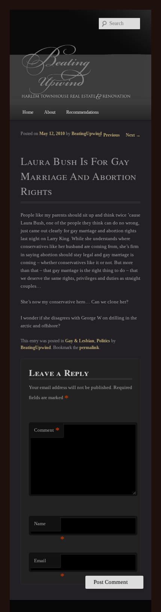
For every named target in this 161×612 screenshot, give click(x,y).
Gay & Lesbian (79, 340)
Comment (47, 430)
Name (47, 526)
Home (27, 112)
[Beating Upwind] (81, 71)
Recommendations (82, 112)
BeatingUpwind (87, 133)
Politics (103, 340)
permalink (89, 347)
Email (47, 563)
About (49, 112)
